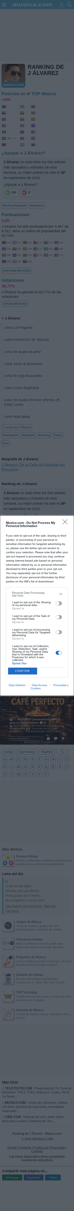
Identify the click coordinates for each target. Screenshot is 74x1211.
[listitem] (37, 594)
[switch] (59, 603)
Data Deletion (17, 685)
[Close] (66, 523)
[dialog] (37, 605)
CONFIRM (22, 670)
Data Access (39, 685)
